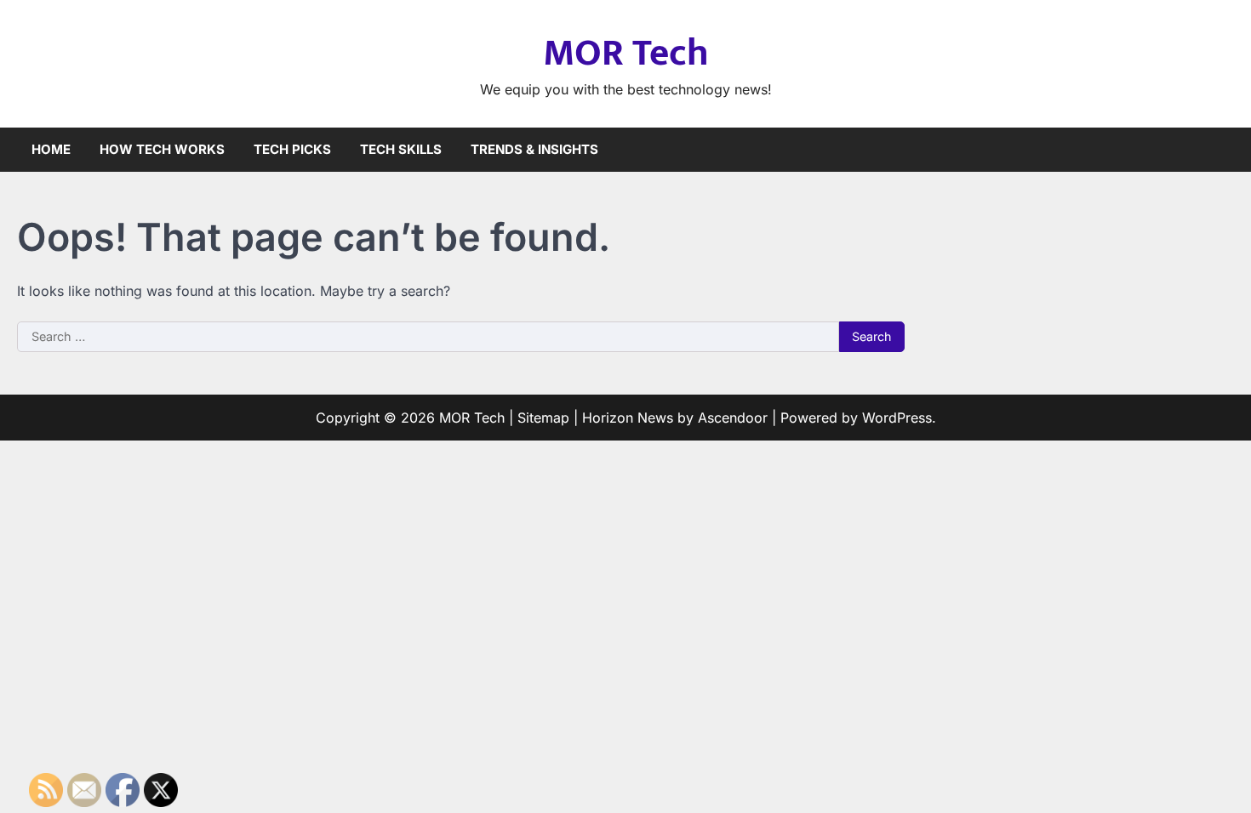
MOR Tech (626, 53)
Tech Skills (401, 149)
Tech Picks (292, 149)
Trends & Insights (534, 149)
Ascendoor (733, 417)
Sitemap (543, 417)
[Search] (1221, 149)
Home (51, 149)
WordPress (897, 417)
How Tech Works (162, 149)
